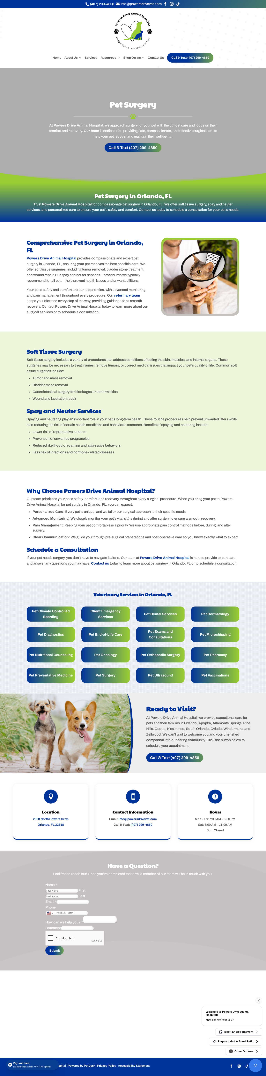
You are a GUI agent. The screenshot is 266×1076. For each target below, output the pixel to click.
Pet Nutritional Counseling (51, 655)
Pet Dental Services (160, 614)
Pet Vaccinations (215, 675)
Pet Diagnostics (51, 634)
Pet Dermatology (215, 614)
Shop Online (132, 57)
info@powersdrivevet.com (138, 819)
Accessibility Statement (134, 1065)
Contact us (100, 563)
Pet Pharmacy (215, 655)
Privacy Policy (106, 1065)
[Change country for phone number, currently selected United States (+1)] (49, 913)
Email (50, 902)
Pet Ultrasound (160, 675)
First (81, 890)
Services (91, 57)
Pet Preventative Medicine (51, 675)
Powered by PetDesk (81, 1065)
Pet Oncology (105, 655)
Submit (54, 950)
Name (51, 885)
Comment (53, 928)
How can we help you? (64, 922)
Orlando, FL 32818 (51, 824)
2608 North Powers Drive (51, 819)
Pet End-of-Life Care (105, 634)
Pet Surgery (105, 675)
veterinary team (127, 295)
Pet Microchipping (215, 634)
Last (81, 896)
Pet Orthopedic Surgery (160, 655)
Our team (91, 131)
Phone (50, 907)
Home (57, 57)
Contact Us (156, 57)
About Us (71, 57)
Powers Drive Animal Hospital (78, 125)
